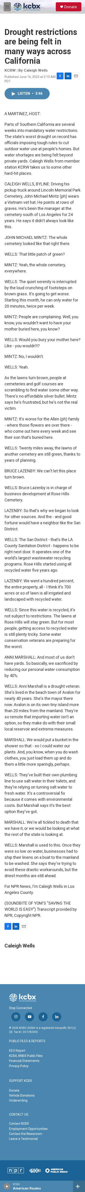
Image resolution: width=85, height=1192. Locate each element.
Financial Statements (24, 1061)
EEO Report (17, 1050)
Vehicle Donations (22, 1095)
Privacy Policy (19, 1066)
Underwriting (18, 1100)
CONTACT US (18, 1114)
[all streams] (79, 1186)
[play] (7, 1186)
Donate (70, 7)
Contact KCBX (19, 1123)
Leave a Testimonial (23, 1139)
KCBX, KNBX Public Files (26, 1056)
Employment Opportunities (28, 1129)
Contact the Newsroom (25, 1134)
